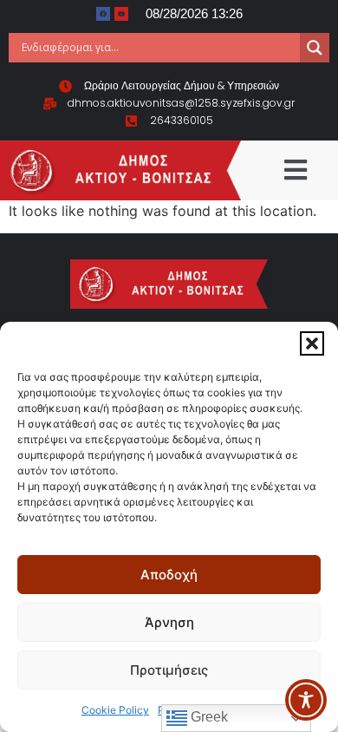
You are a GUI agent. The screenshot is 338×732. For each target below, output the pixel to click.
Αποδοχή (169, 574)
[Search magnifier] (314, 47)
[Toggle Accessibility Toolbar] (306, 700)
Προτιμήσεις (169, 670)
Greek (207, 716)
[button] (312, 343)
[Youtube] (121, 14)
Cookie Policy (115, 709)
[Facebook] (103, 14)
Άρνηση (169, 622)
